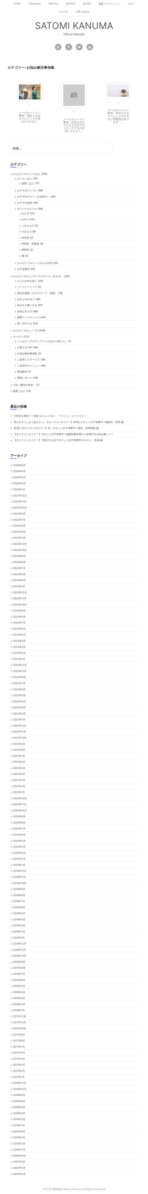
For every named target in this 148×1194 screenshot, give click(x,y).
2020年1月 (19, 864)
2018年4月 (19, 992)
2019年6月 (19, 907)
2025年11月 (19, 501)
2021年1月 (19, 792)
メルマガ (63, 11)
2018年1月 (19, 1010)
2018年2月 (19, 1004)
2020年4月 (19, 846)
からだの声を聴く (27, 280)
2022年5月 (19, 695)
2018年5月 (19, 986)
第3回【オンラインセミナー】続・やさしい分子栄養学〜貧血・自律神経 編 (56, 427)
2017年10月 (19, 1028)
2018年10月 (19, 955)
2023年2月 (19, 652)
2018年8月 (19, 967)
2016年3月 (19, 1119)
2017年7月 (19, 1046)
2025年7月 (19, 519)
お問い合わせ (82, 11)
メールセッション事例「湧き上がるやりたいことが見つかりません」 (29, 117)
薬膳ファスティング (109, 3)
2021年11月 (19, 731)
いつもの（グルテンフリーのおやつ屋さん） (42, 341)
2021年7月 (19, 755)
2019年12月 (19, 870)
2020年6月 (19, 834)
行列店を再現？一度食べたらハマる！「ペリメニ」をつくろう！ (50, 415)
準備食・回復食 (30, 243)
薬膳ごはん (28, 183)
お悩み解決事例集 (27, 353)
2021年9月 (19, 743)
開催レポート (24, 377)
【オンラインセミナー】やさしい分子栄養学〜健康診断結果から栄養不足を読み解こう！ (64, 434)
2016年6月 (19, 1101)
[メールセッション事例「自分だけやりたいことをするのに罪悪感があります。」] (118, 90)
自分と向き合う (26, 299)
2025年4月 (19, 531)
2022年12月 (20, 664)
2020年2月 (19, 858)
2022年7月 (19, 683)
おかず (25, 213)
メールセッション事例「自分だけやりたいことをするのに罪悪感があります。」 (118, 115)
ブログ (130, 3)
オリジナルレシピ (27, 208)
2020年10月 (20, 810)
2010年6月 (19, 1131)
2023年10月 (20, 604)
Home (16, 3)
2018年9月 (19, 961)
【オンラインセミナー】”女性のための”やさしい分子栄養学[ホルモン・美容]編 (58, 440)
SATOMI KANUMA (74, 25)
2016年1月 (19, 1125)
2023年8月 (19, 616)
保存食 (25, 237)
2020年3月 (19, 852)
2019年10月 (19, 883)
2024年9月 (19, 555)
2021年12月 (19, 725)
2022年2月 (19, 713)
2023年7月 (19, 622)
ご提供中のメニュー (28, 365)
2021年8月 (19, 749)
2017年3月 (19, 1064)
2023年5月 (19, 634)
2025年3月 (19, 537)
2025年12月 (20, 495)
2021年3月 (19, 780)
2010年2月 (19, 1143)
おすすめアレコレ (27, 190)
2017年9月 (19, 1034)
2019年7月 (19, 901)
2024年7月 (19, 568)
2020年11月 (19, 804)
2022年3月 (19, 707)
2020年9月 (19, 816)
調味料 (25, 249)
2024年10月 (20, 550)
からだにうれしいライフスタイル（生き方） (38, 276)
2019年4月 (19, 919)
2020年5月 (19, 840)
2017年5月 (19, 1052)
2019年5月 (19, 913)
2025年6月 (19, 525)
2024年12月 (20, 543)
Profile (53, 3)
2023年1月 (19, 659)
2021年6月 (19, 761)
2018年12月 (19, 943)
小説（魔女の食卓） (24, 384)
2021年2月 (19, 786)
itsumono (34, 3)
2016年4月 (19, 1113)
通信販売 (22, 371)
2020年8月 (19, 822)
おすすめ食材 (24, 202)
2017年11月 (19, 1022)
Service (70, 3)
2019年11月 (19, 877)
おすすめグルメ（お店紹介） (33, 196)
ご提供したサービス (28, 359)
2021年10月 (19, 737)
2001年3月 (19, 1161)
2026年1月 (19, 489)
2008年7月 (19, 1149)
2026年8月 (19, 465)
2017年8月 (19, 1040)
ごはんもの (28, 225)
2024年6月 (19, 574)
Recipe (87, 3)
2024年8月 (19, 562)
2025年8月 (19, 513)
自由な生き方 (24, 311)
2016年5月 (19, 1107)
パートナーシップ (27, 286)
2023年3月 (19, 646)
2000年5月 (19, 1173)
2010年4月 (19, 1137)
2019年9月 (19, 889)
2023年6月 (19, 628)
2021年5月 (19, 768)
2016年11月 (19, 1082)
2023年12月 (20, 592)
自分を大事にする (27, 305)
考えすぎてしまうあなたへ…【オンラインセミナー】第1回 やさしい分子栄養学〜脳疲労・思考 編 (69, 422)
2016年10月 (19, 1089)
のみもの (27, 231)
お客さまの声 (24, 347)
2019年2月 (19, 931)
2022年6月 (19, 689)
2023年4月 (19, 640)
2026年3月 (19, 483)
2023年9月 (19, 610)
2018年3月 (19, 998)
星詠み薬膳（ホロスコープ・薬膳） (37, 293)
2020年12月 (20, 798)
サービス (18, 336)
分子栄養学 (23, 269)
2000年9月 (19, 1167)
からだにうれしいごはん (26, 173)
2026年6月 (19, 471)
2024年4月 (19, 580)
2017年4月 (19, 1058)
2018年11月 (19, 949)
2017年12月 (19, 1016)
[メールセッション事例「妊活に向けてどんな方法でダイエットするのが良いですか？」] (74, 95)
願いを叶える (24, 323)
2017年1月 (19, 1076)
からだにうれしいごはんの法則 (34, 262)
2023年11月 (19, 598)
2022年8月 (19, 677)
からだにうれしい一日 (25, 330)
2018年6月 (19, 980)
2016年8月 (19, 1095)
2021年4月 (19, 773)
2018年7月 (19, 973)
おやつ (25, 219)
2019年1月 (19, 937)
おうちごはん (24, 178)
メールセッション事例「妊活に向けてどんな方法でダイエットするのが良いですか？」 (74, 125)
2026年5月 (19, 477)
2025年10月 (20, 507)
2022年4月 (19, 701)
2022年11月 (19, 671)
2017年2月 (19, 1070)
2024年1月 (19, 586)
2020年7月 (19, 828)
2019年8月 (19, 895)
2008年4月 (19, 1155)
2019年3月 (19, 925)
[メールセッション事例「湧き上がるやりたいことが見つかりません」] (29, 91)
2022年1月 (19, 719)
